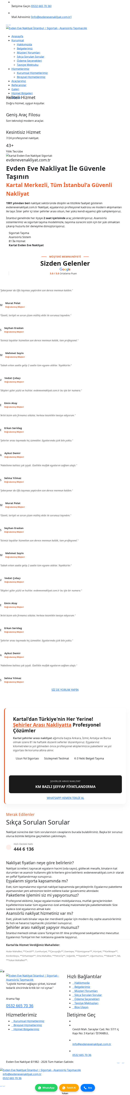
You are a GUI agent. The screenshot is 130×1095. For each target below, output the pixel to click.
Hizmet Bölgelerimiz (26, 1029)
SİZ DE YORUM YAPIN (65, 690)
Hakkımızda (24, 44)
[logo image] (40, 1070)
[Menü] (7, 32)
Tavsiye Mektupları (86, 1003)
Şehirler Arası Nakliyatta (42, 724)
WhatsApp (48, 1087)
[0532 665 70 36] (41, 6)
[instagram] (10, 24)
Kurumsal (18, 40)
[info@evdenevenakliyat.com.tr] (51, 17)
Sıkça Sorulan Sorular (30, 56)
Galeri (15, 89)
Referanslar (19, 85)
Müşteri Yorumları (28, 52)
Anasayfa (17, 36)
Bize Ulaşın (81, 1007)
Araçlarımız (19, 81)
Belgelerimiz (25, 48)
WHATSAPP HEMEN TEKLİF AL (65, 798)
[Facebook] (7, 24)
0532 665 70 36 (19, 1005)
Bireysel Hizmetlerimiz (31, 77)
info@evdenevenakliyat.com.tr (91, 1044)
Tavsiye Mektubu (27, 65)
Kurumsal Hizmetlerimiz (32, 73)
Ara (90, 1087)
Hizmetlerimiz (20, 69)
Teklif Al (71, 1087)
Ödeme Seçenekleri (29, 61)
